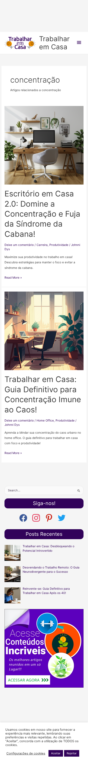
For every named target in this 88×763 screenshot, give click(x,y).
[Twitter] (48, 517)
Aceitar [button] (55, 753)
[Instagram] (36, 517)
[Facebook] (23, 517)
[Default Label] (61, 517)
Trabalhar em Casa (54, 43)
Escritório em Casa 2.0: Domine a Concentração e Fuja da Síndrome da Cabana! (42, 214)
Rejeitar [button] (72, 753)
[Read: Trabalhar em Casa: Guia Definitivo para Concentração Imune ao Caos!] (44, 330)
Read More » (13, 278)
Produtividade (58, 245)
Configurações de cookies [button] (25, 753)
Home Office (45, 420)
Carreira (42, 245)
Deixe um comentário (19, 245)
